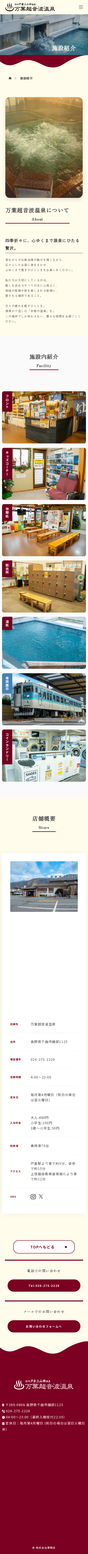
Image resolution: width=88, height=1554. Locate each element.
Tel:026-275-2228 (44, 1286)
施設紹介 (26, 78)
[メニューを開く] (81, 7)
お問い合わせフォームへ (44, 1326)
